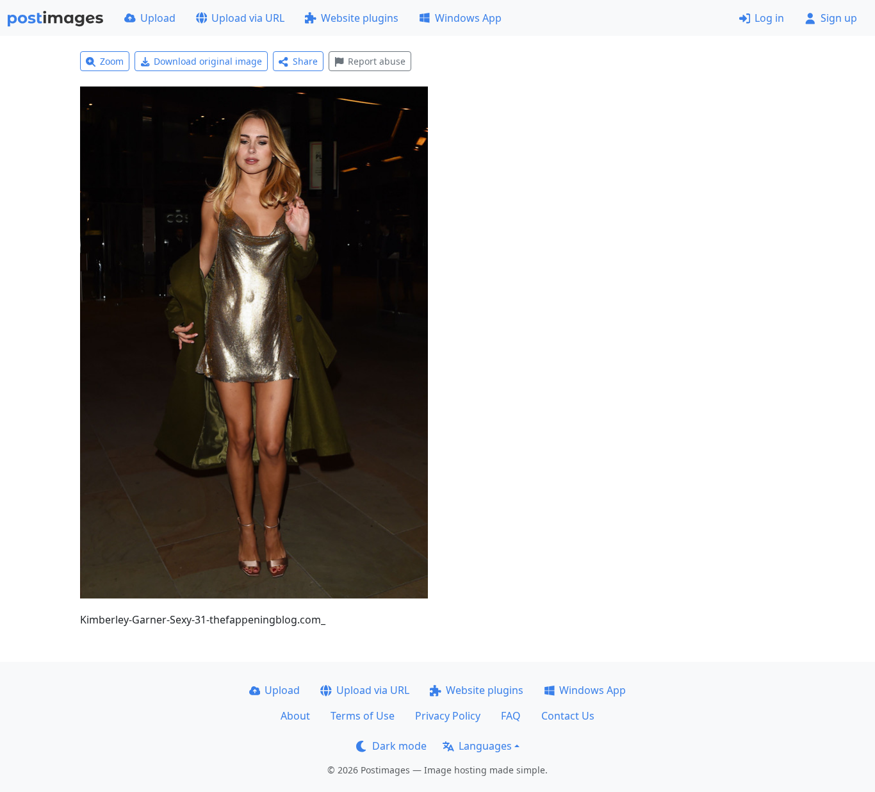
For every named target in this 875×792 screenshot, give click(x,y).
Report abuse (376, 61)
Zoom (112, 61)
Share (305, 61)
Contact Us (567, 716)
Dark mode (399, 746)
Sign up (839, 18)
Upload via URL (247, 18)
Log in (769, 18)
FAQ (511, 716)
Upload (158, 18)
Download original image (208, 61)
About (295, 716)
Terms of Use (363, 716)
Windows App (468, 18)
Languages (485, 746)
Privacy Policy (447, 716)
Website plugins (359, 18)
